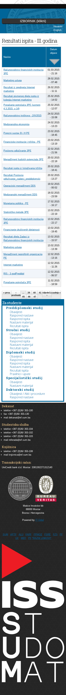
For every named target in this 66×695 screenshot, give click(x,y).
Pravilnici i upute (20, 374)
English (57, 30)
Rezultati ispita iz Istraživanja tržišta (22, 168)
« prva (6, 292)
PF (29, 538)
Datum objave (53, 51)
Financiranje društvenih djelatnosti (21, 229)
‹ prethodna (16, 294)
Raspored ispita (20, 319)
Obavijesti (16, 312)
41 (40, 292)
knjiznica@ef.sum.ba (20, 454)
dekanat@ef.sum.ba (19, 417)
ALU (21, 534)
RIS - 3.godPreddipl (13, 273)
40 (34, 292)
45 (23, 296)
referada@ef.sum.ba (19, 440)
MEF (23, 538)
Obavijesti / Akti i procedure (27, 394)
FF (61, 534)
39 (28, 292)
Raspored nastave (22, 315)
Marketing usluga (12, 80)
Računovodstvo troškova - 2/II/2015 (22, 115)
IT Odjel (39, 520)
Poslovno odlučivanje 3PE (17, 150)
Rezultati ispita (19, 326)
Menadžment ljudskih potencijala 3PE (23, 159)
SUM (5, 534)
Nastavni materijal (21, 322)
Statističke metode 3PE (16, 212)
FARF (28, 534)
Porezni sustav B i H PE (16, 133)
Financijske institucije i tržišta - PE (22, 142)
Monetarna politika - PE (15, 203)
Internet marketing (13, 264)
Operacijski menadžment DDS (19, 185)
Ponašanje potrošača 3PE (17, 282)
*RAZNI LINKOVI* (41, 538)
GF (17, 538)
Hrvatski (58, 26)
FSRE (47, 534)
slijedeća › (47, 294)
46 (29, 296)
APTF (13, 534)
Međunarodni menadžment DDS (20, 194)
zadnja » (56, 292)
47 (35, 296)
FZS (55, 534)
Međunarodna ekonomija (16, 124)
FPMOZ (38, 534)
